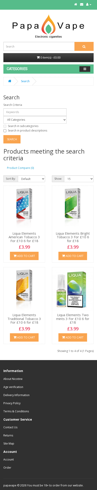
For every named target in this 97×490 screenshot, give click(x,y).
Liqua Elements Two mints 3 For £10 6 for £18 (72, 318)
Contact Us (10, 427)
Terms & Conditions (16, 411)
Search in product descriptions (27, 130)
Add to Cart (25, 256)
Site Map (8, 443)
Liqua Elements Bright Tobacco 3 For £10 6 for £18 (73, 237)
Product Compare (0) (20, 168)
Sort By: (11, 179)
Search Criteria (12, 105)
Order (7, 468)
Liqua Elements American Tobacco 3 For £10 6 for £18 (24, 237)
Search (25, 81)
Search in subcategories (23, 126)
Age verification (13, 387)
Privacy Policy (12, 403)
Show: (58, 179)
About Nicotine (13, 379)
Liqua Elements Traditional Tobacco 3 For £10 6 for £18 (24, 318)
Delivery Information (16, 395)
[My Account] (88, 4)
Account (8, 459)
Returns (8, 435)
